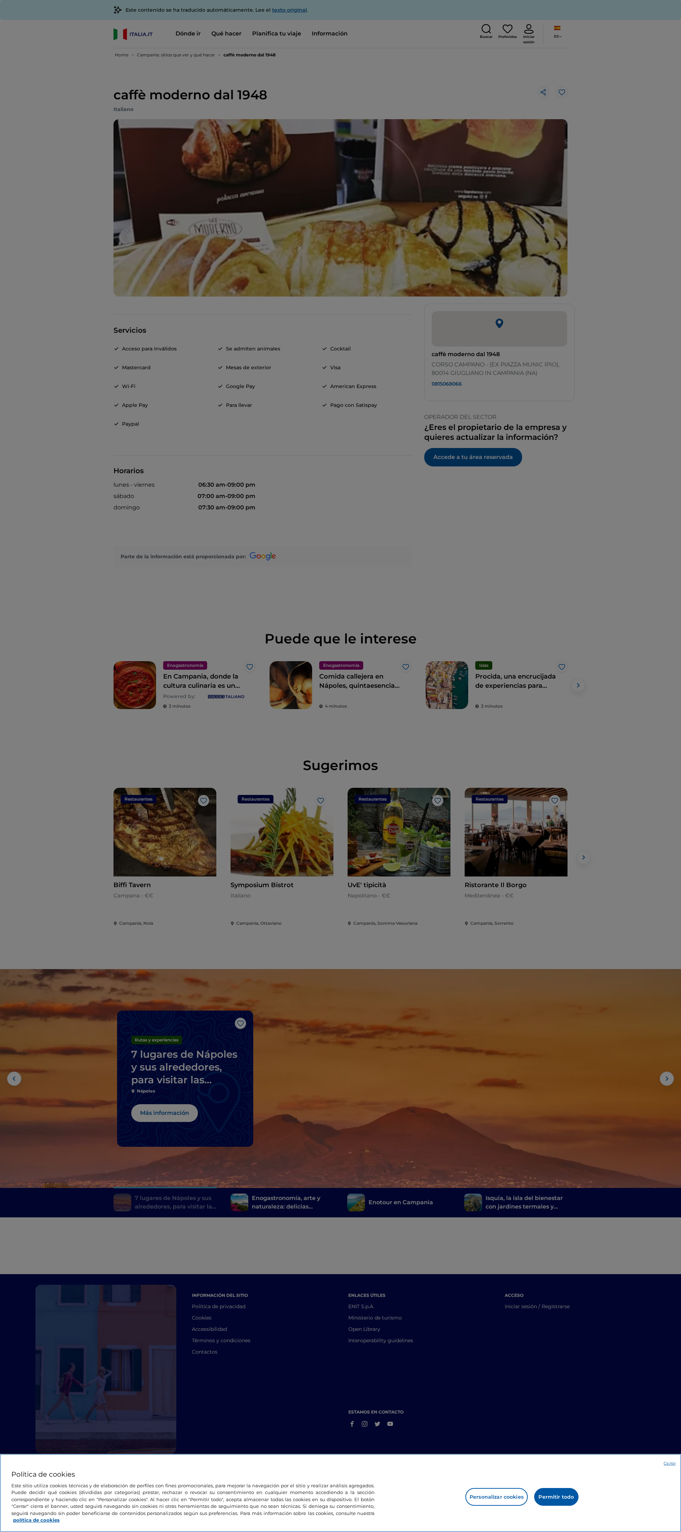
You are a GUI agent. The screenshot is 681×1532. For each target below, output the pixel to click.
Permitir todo (556, 1497)
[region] (340, 1493)
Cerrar (670, 1463)
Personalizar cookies (497, 1497)
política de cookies (36, 1520)
